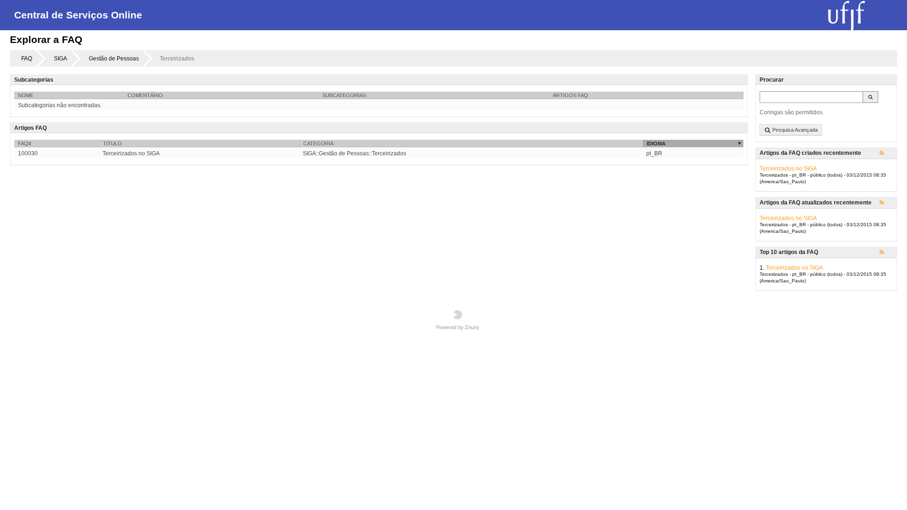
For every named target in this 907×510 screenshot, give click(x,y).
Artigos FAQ (570, 95)
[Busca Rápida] (870, 97)
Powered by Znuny (457, 327)
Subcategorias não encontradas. (60, 105)
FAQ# (24, 143)
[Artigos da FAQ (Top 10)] (886, 252)
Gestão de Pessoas (114, 58)
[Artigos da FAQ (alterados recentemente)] (886, 203)
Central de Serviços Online (78, 14)
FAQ (26, 58)
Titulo (112, 143)
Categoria (318, 143)
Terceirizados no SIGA (788, 168)
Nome (26, 95)
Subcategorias (344, 95)
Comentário (145, 95)
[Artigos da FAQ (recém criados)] (886, 153)
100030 (28, 153)
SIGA (60, 58)
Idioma (656, 143)
